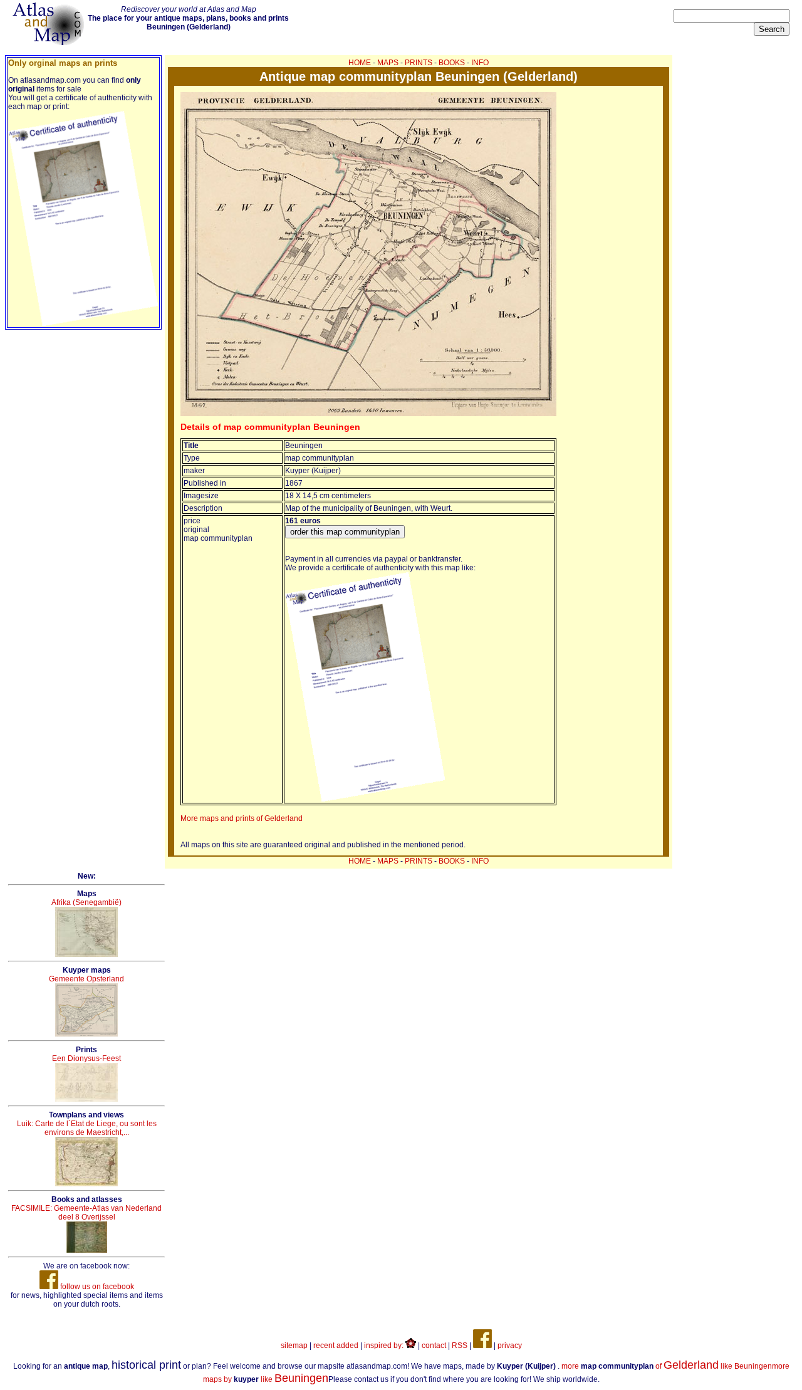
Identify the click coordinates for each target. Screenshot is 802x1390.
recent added (335, 1345)
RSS (459, 1345)
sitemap (294, 1345)
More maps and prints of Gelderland (241, 818)
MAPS (387, 62)
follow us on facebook (96, 1286)
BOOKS (452, 62)
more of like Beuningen (666, 1366)
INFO (480, 62)
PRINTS (418, 62)
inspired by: (384, 1345)
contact (434, 1345)
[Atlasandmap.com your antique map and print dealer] (49, 42)
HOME (359, 62)
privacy (509, 1345)
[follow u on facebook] (482, 1345)
